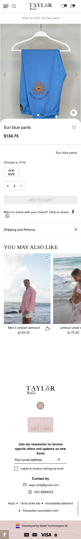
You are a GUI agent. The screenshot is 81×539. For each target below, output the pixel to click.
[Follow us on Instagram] (40, 406)
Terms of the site (30, 503)
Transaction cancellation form (40, 510)
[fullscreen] (73, 112)
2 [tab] (43, 115)
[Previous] (4, 74)
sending (62, 460)
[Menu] (6, 6)
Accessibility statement (59, 503)
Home (25, 18)
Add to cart (40, 200)
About (11, 503)
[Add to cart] (48, 328)
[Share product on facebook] (73, 212)
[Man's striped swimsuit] (27, 288)
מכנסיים (35, 18)
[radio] (11, 172)
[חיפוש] (14, 6)
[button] (4, 534)
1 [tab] (38, 115)
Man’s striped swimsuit (24, 327)
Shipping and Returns (19, 229)
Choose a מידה (14, 162)
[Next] (76, 74)
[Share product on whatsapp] (7, 216)
